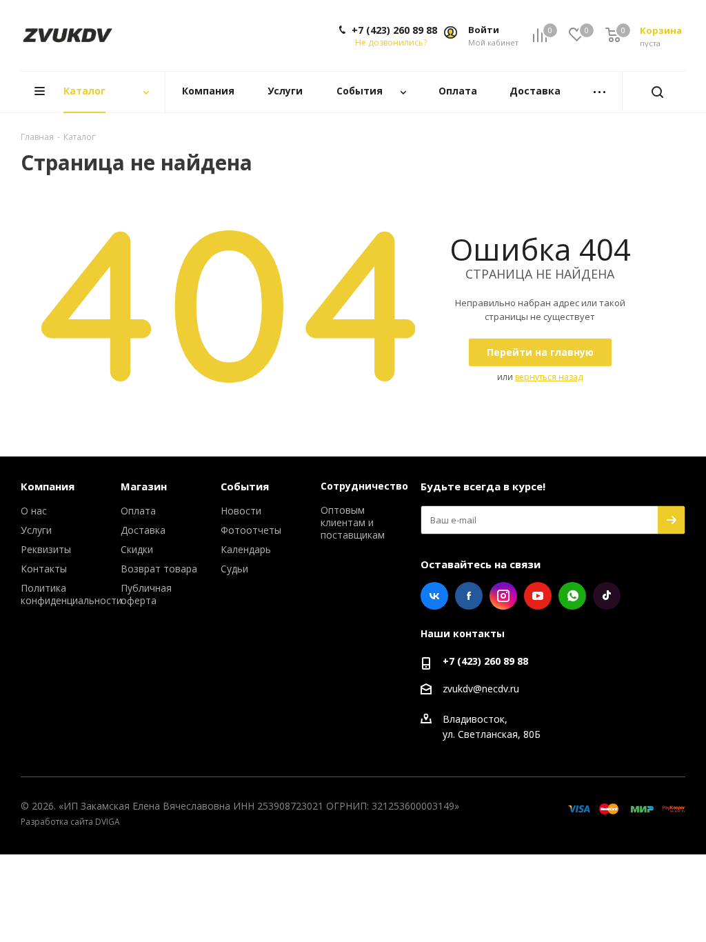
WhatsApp (572, 596)
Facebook (469, 596)
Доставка (143, 530)
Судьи (234, 568)
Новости (241, 510)
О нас (34, 510)
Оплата (138, 510)
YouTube (538, 596)
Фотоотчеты (251, 530)
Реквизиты (46, 549)
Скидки (137, 549)
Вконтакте (434, 596)
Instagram (503, 596)
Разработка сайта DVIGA (70, 822)
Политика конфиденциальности (71, 594)
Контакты (44, 568)
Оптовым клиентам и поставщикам (353, 522)
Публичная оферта (146, 594)
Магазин (144, 486)
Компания (47, 486)
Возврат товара (159, 568)
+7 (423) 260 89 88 (394, 30)
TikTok (607, 596)
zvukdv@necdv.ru (481, 688)
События (245, 486)
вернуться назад (549, 377)
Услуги (36, 530)
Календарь (246, 549)
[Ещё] (599, 92)
